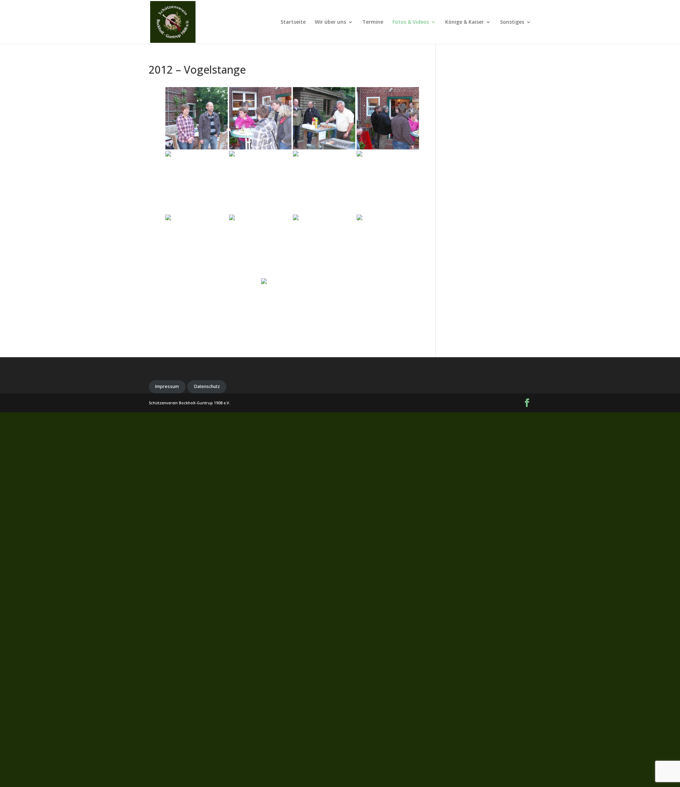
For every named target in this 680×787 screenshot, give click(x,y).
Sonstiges (512, 22)
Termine (372, 22)
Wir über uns (330, 22)
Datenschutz (207, 386)
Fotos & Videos (410, 22)
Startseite (293, 22)
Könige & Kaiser (464, 22)
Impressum (167, 386)
